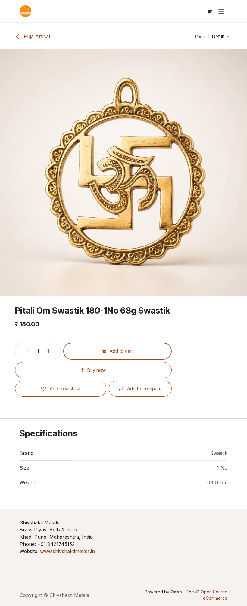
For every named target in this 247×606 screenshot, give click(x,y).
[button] (212, 36)
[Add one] (52, 351)
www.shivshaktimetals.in (67, 551)
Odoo (176, 591)
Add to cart (121, 351)
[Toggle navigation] (221, 11)
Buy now (96, 370)
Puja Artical (36, 36)
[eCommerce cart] (209, 11)
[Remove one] (23, 351)
